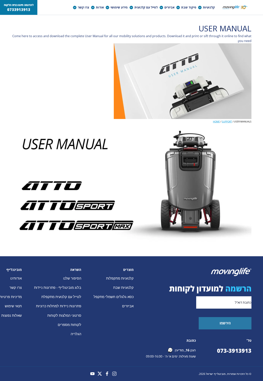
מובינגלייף (14, 270)
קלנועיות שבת (123, 287)
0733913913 (18, 10)
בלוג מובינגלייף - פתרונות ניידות (57, 287)
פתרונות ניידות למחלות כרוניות (58, 306)
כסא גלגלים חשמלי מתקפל (114, 296)
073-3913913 (234, 350)
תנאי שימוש (13, 306)
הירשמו (225, 323)
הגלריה (76, 333)
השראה (75, 270)
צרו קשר (15, 287)
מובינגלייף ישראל (216, 374)
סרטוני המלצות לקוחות (64, 315)
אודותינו (16, 278)
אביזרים (128, 306)
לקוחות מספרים (69, 324)
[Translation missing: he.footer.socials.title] (114, 374)
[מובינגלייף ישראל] (235, 7)
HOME (216, 121)
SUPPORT (227, 121)
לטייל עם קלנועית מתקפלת (61, 296)
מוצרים (128, 270)
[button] (207, 7)
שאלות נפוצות (11, 315)
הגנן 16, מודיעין (185, 350)
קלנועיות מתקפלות (120, 278)
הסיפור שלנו (72, 278)
